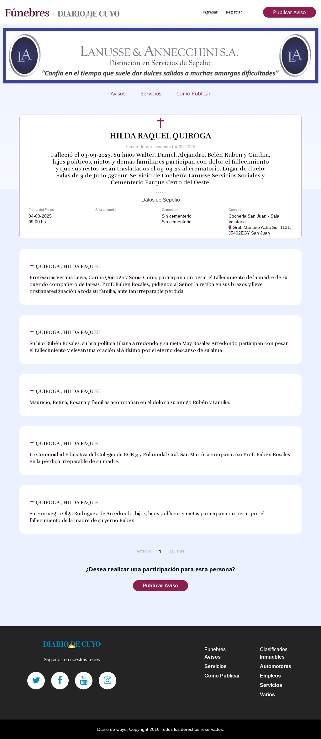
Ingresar (210, 12)
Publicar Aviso (289, 12)
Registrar (234, 12)
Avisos (118, 93)
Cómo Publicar (193, 93)
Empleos (270, 675)
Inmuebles (272, 657)
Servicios (151, 93)
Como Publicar (222, 675)
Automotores (275, 666)
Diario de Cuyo (112, 729)
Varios (267, 694)
